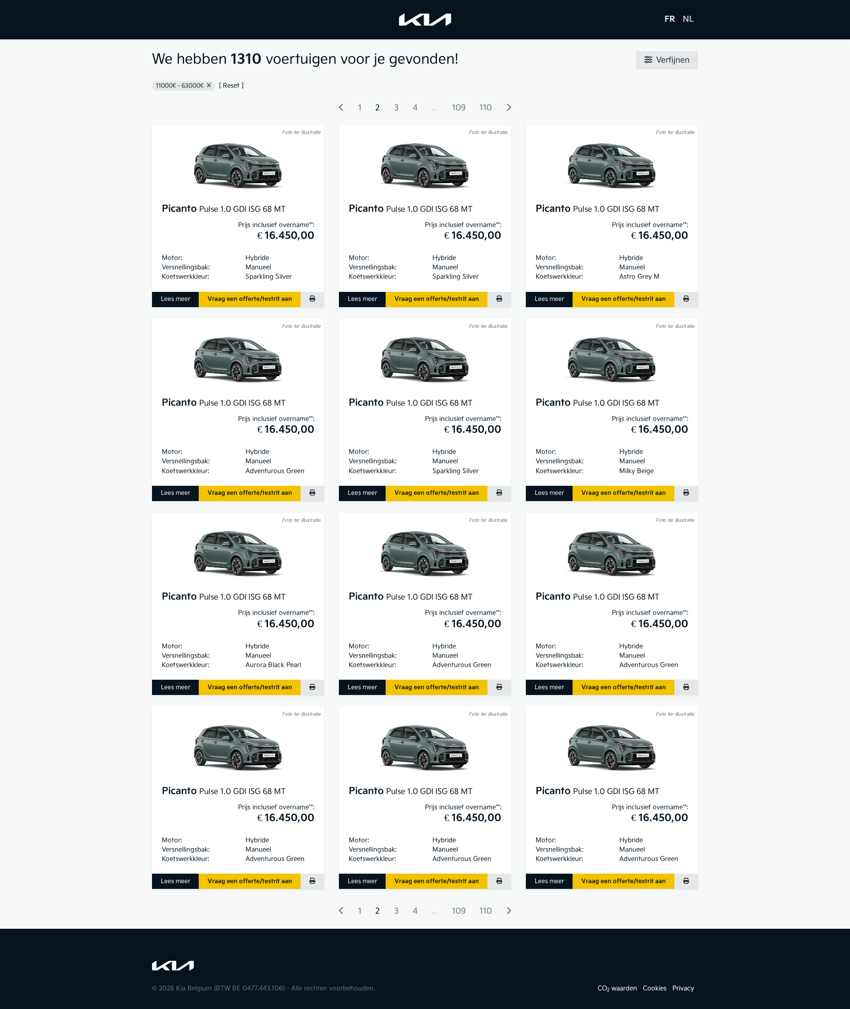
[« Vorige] (341, 108)
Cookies (655, 988)
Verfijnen (673, 60)
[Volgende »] (508, 108)
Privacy (683, 988)
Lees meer (175, 299)
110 (486, 108)
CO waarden (617, 988)
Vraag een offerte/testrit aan (250, 299)
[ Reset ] (231, 86)
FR (670, 19)
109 (459, 108)
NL (688, 19)
